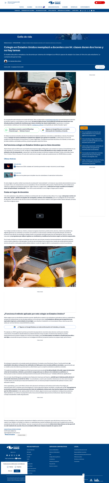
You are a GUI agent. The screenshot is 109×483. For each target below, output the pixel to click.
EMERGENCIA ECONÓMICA (64, 10)
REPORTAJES (74, 7)
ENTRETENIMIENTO (85, 7)
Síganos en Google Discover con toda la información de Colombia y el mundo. (57, 130)
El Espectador (30, 463)
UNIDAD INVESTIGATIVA (53, 7)
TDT (50, 454)
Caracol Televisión (30, 449)
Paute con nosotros (53, 466)
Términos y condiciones (79, 459)
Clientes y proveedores (54, 461)
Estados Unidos (21, 435)
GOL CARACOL (38, 7)
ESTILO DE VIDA (17, 42)
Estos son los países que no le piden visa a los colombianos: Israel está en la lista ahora (39, 175)
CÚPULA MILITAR (52, 10)
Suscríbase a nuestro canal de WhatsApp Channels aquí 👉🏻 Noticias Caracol (21, 130)
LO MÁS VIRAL (75, 10)
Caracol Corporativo (31, 470)
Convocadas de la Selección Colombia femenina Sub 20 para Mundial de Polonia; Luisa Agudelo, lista (92, 154)
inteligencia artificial (37, 125)
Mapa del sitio (52, 463)
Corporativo (76, 461)
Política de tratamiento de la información (82, 454)
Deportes (19, 466)
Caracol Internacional (31, 468)
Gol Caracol (29, 454)
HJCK (28, 459)
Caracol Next (29, 473)
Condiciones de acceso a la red (80, 449)
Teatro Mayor (30, 466)
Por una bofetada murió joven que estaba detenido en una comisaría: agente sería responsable (91, 133)
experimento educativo (52, 119)
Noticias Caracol (8, 42)
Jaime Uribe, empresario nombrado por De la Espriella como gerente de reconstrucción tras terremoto (92, 147)
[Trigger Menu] (5, 2)
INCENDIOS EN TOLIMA (41, 10)
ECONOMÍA (65, 7)
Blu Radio (29, 452)
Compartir (100, 67)
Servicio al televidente (53, 449)
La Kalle (28, 456)
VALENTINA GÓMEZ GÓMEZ (12, 429)
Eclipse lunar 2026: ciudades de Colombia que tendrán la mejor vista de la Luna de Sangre (40, 166)
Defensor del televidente (54, 452)
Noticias (11, 466)
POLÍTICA (21, 7)
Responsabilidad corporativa (80, 452)
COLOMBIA (29, 7)
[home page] (54, 2)
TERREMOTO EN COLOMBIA (27, 10)
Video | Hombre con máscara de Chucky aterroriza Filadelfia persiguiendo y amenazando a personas (93, 161)
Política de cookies (78, 456)
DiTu (28, 461)
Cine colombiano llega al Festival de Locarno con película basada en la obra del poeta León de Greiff (92, 140)
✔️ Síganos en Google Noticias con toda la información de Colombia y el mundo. (41, 327)
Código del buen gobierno (54, 456)
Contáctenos (52, 459)
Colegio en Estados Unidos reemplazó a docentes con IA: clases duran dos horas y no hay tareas (41, 42)
